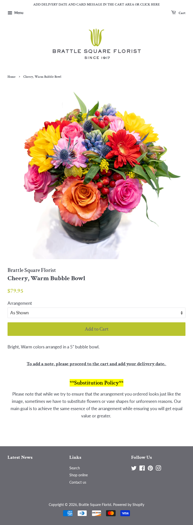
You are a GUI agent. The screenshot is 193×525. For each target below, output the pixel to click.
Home (12, 77)
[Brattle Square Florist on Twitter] (134, 469)
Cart (181, 13)
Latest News (20, 457)
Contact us (77, 482)
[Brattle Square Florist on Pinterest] (150, 469)
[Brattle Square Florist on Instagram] (158, 469)
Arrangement (20, 303)
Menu (18, 13)
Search (74, 468)
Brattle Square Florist (95, 504)
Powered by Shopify (128, 504)
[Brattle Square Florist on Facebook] (142, 469)
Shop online (78, 475)
